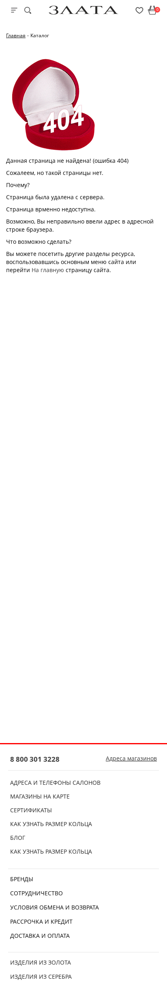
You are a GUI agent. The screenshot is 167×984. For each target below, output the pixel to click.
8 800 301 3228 (35, 759)
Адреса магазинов (131, 758)
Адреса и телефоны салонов (55, 782)
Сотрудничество (36, 893)
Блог (17, 837)
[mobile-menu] (14, 10)
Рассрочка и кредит (41, 921)
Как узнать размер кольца (51, 824)
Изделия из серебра (41, 976)
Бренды (21, 879)
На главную (48, 270)
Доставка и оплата (40, 935)
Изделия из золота (40, 962)
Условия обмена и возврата (54, 907)
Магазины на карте (40, 796)
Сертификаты (31, 810)
